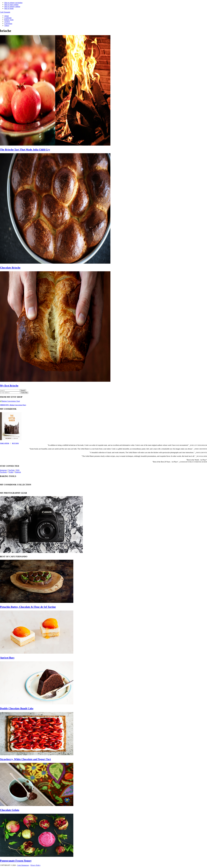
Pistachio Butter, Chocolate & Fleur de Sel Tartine (28, 606)
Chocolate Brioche (10, 267)
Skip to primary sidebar (12, 6)
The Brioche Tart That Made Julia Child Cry (25, 149)
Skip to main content (11, 4)
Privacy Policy (35, 865)
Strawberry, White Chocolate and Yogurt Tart (25, 759)
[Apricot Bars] (36, 653)
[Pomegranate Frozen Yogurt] (36, 856)
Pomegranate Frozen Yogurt (15, 860)
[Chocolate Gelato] (36, 805)
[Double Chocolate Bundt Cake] (36, 704)
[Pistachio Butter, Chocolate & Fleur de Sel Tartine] (36, 602)
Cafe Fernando (5, 12)
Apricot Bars (7, 657)
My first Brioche (9, 385)
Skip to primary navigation (13, 3)
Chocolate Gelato (9, 810)
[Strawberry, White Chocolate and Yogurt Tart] (36, 755)
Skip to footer (9, 8)
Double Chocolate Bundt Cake (16, 708)
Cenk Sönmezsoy (23, 865)
